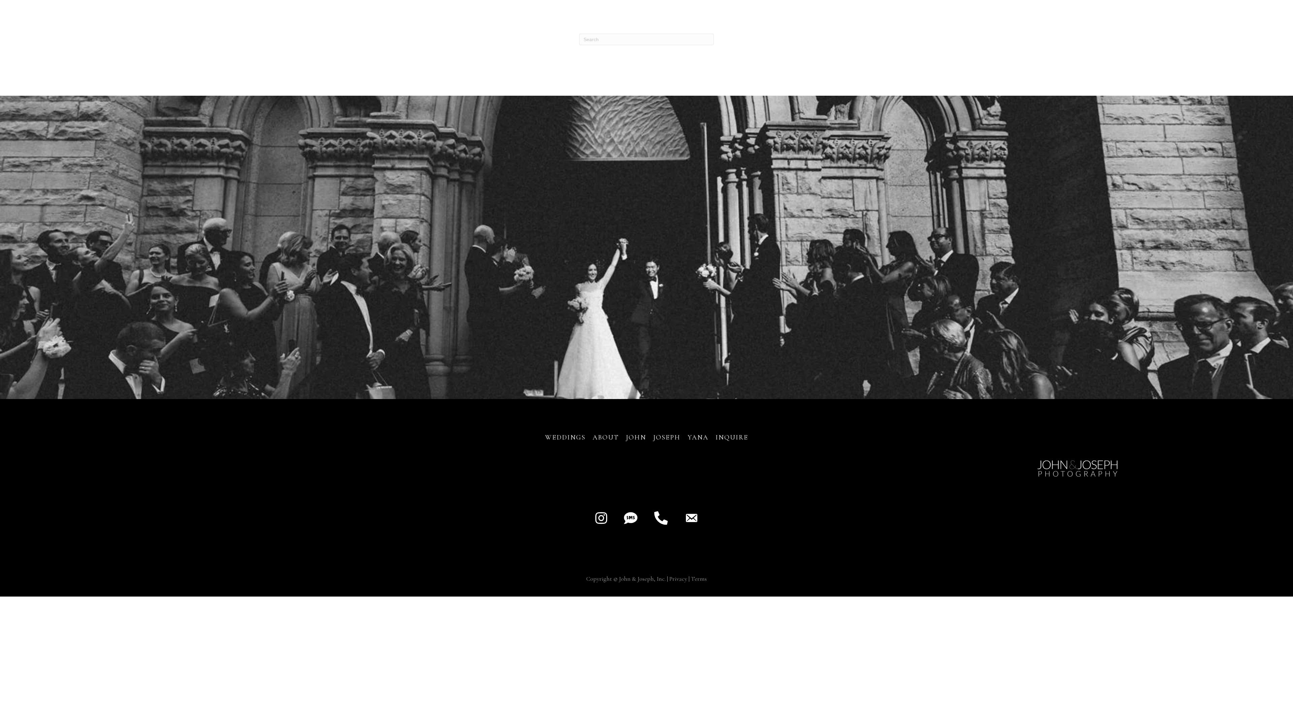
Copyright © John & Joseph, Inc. (626, 578)
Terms (699, 578)
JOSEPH (667, 437)
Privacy (678, 578)
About (607, 437)
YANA (698, 437)
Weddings (565, 437)
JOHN (636, 437)
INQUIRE (732, 437)
